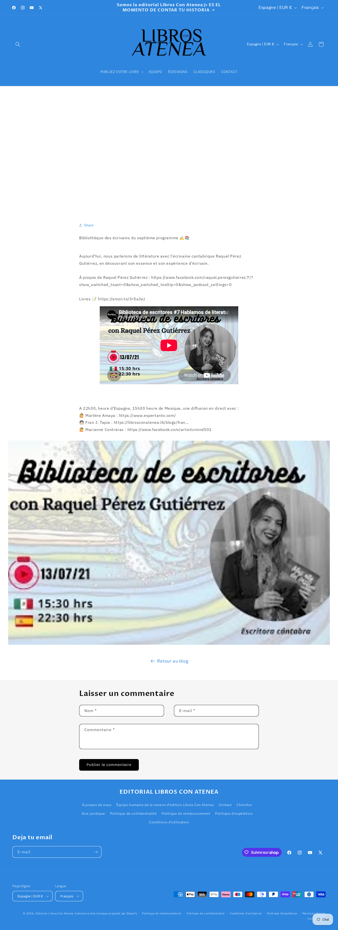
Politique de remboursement (186, 813)
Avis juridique (93, 813)
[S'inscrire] (95, 852)
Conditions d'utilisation (169, 822)
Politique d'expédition (234, 813)
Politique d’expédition (282, 913)
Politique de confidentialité (133, 813)
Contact (225, 805)
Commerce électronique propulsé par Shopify (105, 913)
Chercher (244, 805)
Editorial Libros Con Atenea (54, 913)
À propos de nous (97, 805)
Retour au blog (172, 661)
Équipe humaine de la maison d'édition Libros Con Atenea (165, 805)
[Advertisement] (169, 148)
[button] (17, 44)
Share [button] (89, 225)
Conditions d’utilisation (246, 913)
